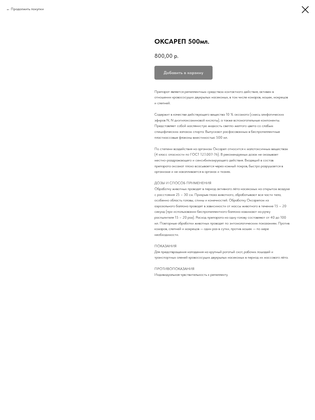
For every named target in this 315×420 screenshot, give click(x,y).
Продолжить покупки (27, 9)
